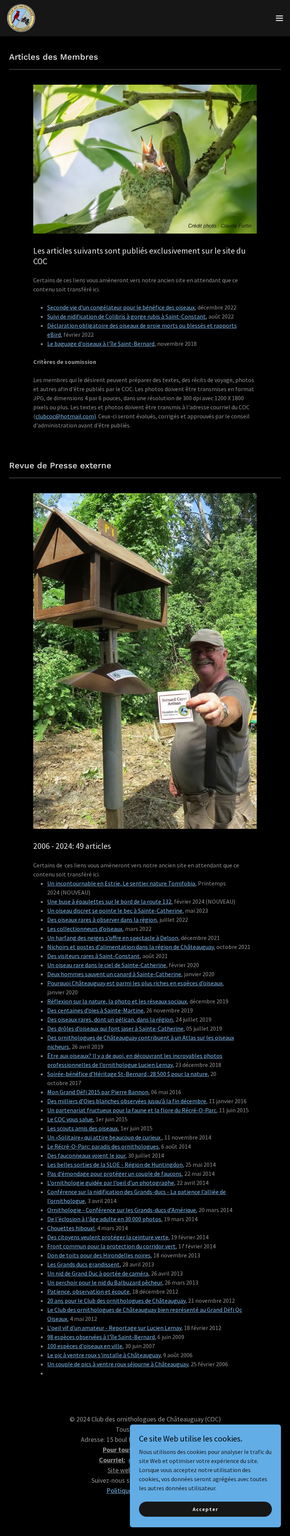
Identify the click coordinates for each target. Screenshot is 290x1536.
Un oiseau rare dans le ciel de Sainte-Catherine (106, 965)
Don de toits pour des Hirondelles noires (99, 1255)
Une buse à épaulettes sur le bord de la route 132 (109, 901)
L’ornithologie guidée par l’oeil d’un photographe (110, 1182)
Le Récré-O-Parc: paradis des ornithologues (103, 1146)
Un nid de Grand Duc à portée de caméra (97, 1273)
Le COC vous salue (70, 1119)
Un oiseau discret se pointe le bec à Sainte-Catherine (114, 910)
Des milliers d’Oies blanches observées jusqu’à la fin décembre (126, 1101)
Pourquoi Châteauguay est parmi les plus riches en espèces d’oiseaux (134, 983)
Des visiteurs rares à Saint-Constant (93, 956)
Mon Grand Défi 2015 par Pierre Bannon (97, 1092)
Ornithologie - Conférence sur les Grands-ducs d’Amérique (121, 1210)
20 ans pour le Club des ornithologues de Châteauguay (116, 1300)
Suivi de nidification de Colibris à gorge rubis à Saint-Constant (126, 316)
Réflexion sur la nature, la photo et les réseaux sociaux (117, 1001)
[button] (279, 18)
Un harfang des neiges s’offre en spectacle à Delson (112, 937)
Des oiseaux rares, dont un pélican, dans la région (110, 1019)
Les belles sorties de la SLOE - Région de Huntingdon (115, 1164)
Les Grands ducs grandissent (83, 1264)
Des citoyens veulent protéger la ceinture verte (107, 1237)
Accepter (205, 1508)
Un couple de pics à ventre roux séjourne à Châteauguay (117, 1364)
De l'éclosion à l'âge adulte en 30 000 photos (104, 1219)
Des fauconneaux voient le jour (86, 1155)
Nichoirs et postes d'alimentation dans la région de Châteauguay (130, 947)
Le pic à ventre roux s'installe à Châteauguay (103, 1355)
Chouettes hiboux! (70, 1228)
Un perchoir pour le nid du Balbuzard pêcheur (104, 1282)
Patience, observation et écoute (88, 1291)
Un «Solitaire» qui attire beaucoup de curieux (104, 1137)
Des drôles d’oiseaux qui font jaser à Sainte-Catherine (115, 1028)
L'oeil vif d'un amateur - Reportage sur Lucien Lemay (114, 1328)
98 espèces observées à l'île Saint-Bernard (101, 1337)
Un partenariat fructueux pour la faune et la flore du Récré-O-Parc (131, 1110)
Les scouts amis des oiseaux (82, 1128)
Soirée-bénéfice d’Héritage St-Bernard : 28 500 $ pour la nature (127, 1074)
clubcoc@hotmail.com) (65, 416)
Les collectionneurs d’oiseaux (84, 928)
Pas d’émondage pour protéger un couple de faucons (114, 1173)
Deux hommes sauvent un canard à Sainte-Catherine (114, 974)
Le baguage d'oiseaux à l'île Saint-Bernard (100, 343)
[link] (21, 18)
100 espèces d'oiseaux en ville (84, 1346)
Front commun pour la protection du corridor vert (111, 1246)
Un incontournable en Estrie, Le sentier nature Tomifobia (121, 883)
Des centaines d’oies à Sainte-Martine (95, 1010)
